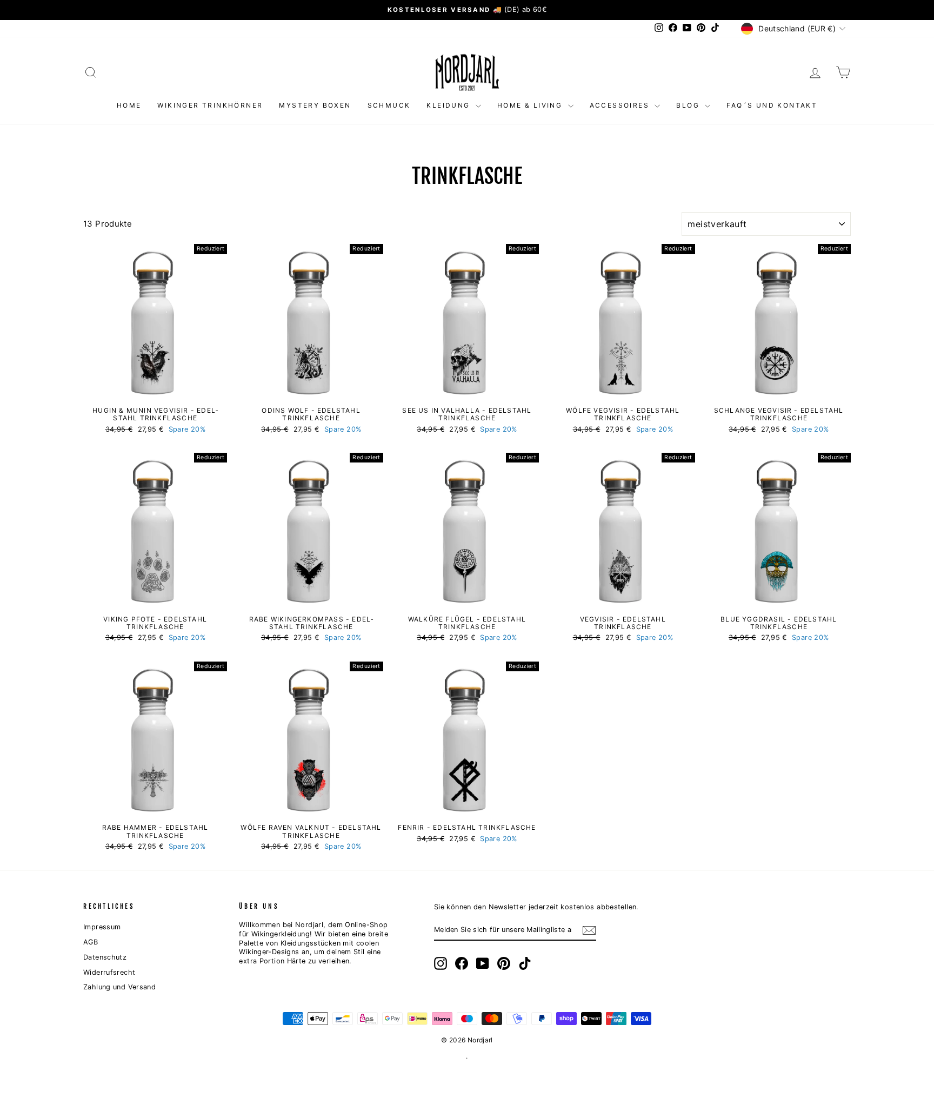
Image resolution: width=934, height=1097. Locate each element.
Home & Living (531, 105)
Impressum (102, 927)
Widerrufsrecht (109, 972)
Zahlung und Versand (119, 987)
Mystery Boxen (315, 105)
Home (129, 105)
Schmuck (389, 105)
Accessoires (621, 105)
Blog (689, 105)
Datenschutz (104, 957)
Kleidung (449, 105)
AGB (90, 942)
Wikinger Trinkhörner (210, 105)
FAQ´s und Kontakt (771, 105)
